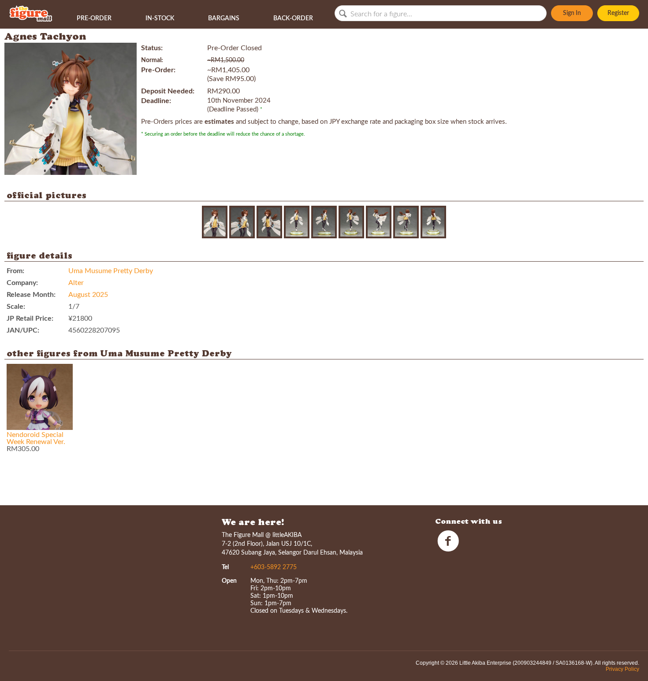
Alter (76, 282)
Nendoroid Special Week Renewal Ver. (36, 438)
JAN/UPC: (23, 330)
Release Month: (31, 294)
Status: (152, 48)
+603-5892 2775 (273, 567)
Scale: (16, 306)
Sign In (572, 13)
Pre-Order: (158, 70)
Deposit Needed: (167, 91)
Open (229, 581)
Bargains (223, 18)
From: (15, 270)
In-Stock (159, 18)
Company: (22, 282)
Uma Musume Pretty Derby (110, 270)
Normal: (152, 60)
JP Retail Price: (30, 318)
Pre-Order (94, 18)
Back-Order (293, 18)
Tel (225, 567)
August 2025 (88, 294)
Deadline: (156, 100)
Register (618, 13)
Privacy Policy (622, 669)
